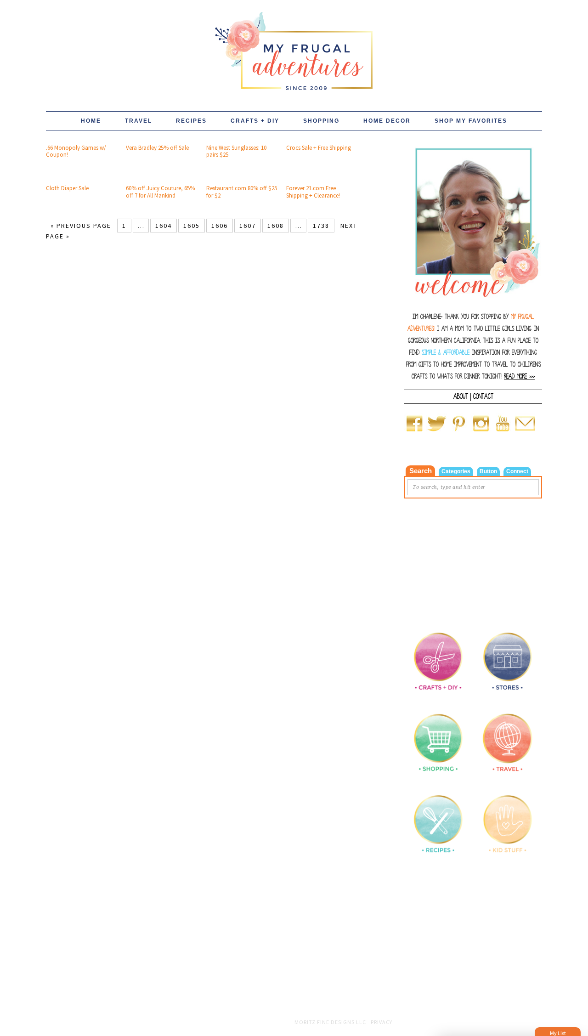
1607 (247, 225)
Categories (455, 471)
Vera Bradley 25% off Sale (157, 148)
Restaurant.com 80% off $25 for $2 (241, 191)
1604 (163, 225)
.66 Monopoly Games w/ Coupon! (76, 151)
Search (420, 471)
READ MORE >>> (519, 376)
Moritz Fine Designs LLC (330, 1022)
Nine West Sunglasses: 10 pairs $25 (236, 151)
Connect (517, 471)
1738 (321, 225)
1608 (275, 225)
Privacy (381, 1022)
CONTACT (483, 396)
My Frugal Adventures (294, 47)
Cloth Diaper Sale (67, 188)
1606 (219, 225)
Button (488, 471)
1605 (191, 225)
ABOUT (460, 396)
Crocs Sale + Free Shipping (318, 148)
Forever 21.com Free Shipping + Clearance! (313, 191)
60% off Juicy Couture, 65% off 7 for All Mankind (160, 191)
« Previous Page (81, 225)
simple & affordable (445, 353)
